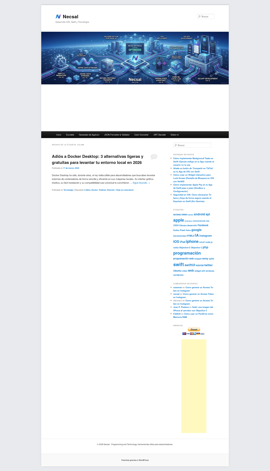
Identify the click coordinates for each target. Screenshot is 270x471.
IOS (176, 241)
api (208, 214)
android (199, 214)
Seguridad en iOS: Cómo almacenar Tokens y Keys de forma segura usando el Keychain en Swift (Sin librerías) (192, 198)
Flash (182, 230)
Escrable (70, 134)
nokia (176, 247)
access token (180, 214)
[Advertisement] (135, 108)
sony (205, 258)
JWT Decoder (159, 134)
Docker (94, 189)
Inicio (58, 134)
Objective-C (184, 247)
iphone (192, 241)
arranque (188, 221)
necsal (176, 293)
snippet (198, 258)
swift (178, 264)
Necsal (70, 16)
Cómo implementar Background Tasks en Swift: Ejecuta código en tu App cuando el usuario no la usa (193, 161)
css (207, 220)
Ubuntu (177, 270)
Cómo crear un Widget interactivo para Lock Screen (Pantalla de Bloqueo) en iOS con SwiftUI (193, 178)
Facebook (203, 225)
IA (197, 235)
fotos (188, 230)
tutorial (200, 265)
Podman (102, 189)
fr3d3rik (177, 313)
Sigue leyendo (141, 182)
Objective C (196, 247)
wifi (203, 270)
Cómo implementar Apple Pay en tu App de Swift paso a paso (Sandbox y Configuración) (192, 188)
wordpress (178, 274)
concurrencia (199, 220)
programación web (183, 258)
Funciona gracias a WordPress (135, 460)
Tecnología (68, 189)
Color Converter (141, 134)
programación (187, 253)
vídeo (184, 270)
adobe (190, 214)
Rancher (111, 189)
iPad (182, 242)
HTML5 (190, 235)
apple (178, 220)
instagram (205, 235)
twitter (208, 265)
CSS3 (176, 225)
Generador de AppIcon (89, 134)
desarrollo (192, 225)
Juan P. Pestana (181, 307)
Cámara (183, 225)
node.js (208, 242)
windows (210, 270)
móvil (202, 242)
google (196, 229)
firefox (176, 230)
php (205, 247)
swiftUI (190, 265)
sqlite (211, 258)
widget (198, 270)
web (191, 270)
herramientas (179, 235)
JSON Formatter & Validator (117, 134)
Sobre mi (175, 134)
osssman (177, 287)
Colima (87, 189)
